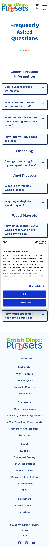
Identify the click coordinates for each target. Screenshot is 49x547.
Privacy (24, 529)
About (24, 444)
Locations (24, 512)
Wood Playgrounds (24, 409)
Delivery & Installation (24, 477)
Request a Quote (24, 505)
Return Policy (25, 483)
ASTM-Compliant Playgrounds (24, 422)
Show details (35, 286)
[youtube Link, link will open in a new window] (33, 542)
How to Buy (24, 450)
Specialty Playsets (24, 387)
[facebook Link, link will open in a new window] (19, 542)
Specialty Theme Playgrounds (24, 415)
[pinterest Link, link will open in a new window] (26, 542)
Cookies (24, 535)
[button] (43, 87)
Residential (24, 367)
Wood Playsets (24, 380)
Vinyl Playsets (24, 374)
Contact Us (24, 498)
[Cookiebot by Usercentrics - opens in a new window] (35, 242)
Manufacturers (24, 470)
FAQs (24, 490)
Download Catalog (24, 457)
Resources (24, 393)
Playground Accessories (24, 428)
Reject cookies (24, 302)
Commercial (25, 402)
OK (24, 294)
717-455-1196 (24, 358)
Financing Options (24, 464)
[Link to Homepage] (15, 7)
